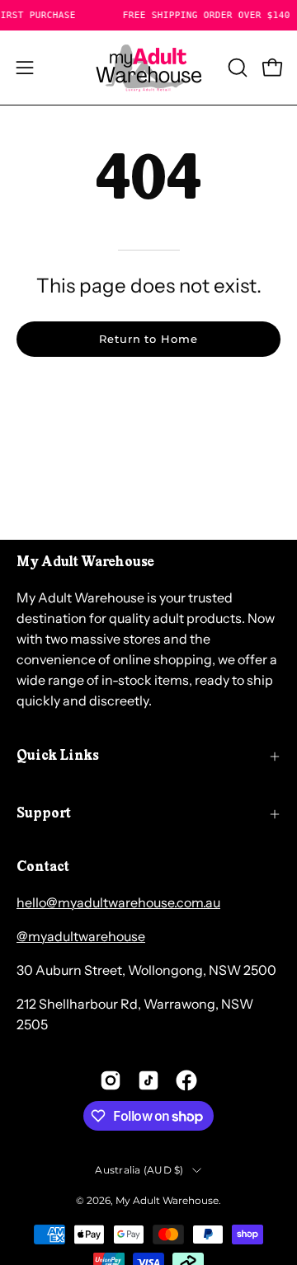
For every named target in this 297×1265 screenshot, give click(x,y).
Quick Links (57, 756)
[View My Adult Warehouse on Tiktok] (148, 1080)
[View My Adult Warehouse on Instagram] (110, 1080)
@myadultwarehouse (80, 936)
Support (43, 814)
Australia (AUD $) (139, 1170)
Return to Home (148, 339)
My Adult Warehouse (167, 1200)
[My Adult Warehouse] (148, 67)
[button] (236, 67)
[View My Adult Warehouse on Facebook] (186, 1080)
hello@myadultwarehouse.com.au (118, 902)
